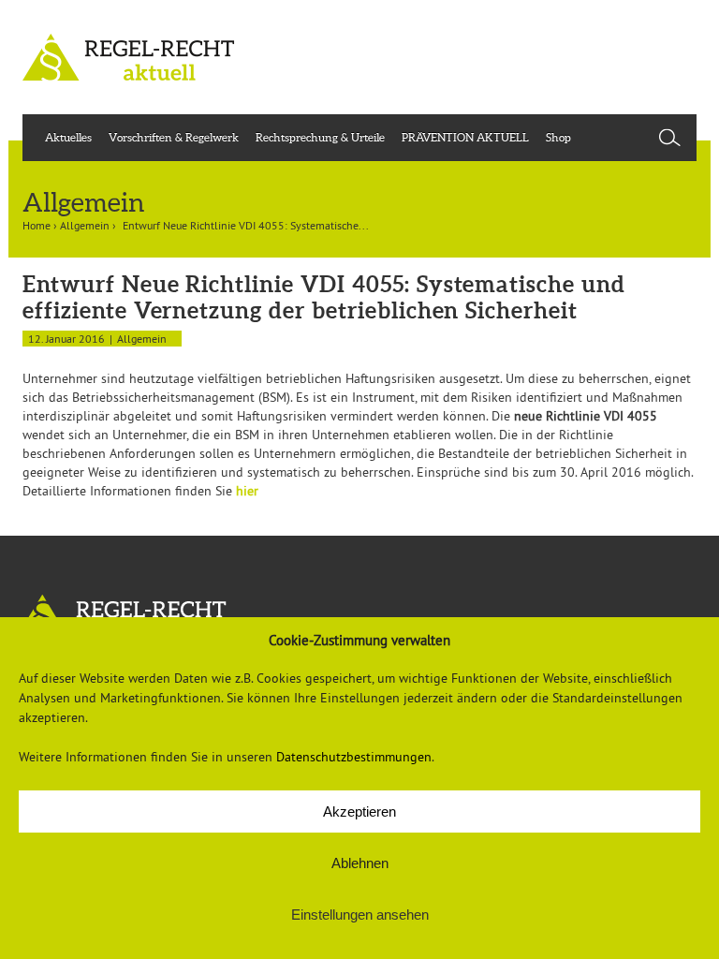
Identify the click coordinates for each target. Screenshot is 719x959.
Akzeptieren (359, 811)
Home (36, 225)
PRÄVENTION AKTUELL (465, 137)
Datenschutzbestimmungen (354, 756)
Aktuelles (68, 137)
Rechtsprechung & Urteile (320, 137)
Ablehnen (360, 863)
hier (247, 490)
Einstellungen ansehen (360, 914)
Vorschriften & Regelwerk (174, 137)
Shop (558, 137)
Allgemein (85, 225)
